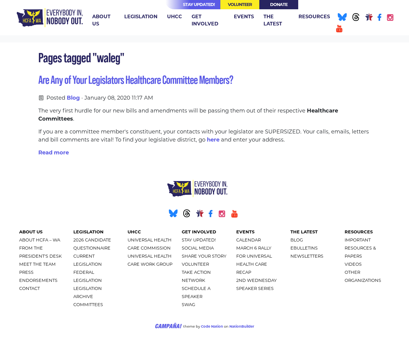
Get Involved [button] (205, 20)
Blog (73, 98)
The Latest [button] (272, 20)
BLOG (296, 240)
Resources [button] (314, 16)
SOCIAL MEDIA (198, 248)
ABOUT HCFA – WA (39, 240)
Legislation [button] (140, 16)
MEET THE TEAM (37, 264)
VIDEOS (353, 264)
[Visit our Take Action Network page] (368, 18)
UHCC (134, 232)
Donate (278, 4)
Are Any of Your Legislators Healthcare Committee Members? (135, 79)
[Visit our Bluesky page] (341, 18)
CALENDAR (248, 240)
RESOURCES (359, 232)
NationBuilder (241, 326)
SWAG (188, 304)
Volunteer (240, 4)
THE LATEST (304, 232)
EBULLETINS (304, 248)
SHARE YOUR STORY (204, 256)
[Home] (50, 17)
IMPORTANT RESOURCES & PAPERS (360, 248)
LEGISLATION (88, 232)
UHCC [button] (174, 16)
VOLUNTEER (195, 264)
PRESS (26, 272)
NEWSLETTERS (306, 256)
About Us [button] (101, 20)
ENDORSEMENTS (38, 280)
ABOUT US (31, 232)
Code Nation (212, 326)
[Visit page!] (380, 18)
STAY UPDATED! (199, 240)
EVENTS (245, 232)
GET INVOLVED (199, 232)
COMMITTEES (88, 304)
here (213, 139)
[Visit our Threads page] (355, 18)
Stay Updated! (199, 4)
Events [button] (244, 16)
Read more (53, 152)
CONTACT (29, 288)
